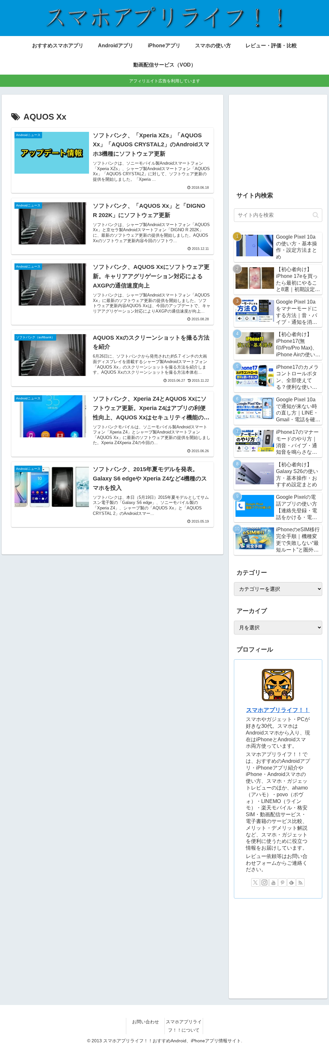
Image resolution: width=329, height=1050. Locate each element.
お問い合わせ (145, 1021)
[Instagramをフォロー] (264, 882)
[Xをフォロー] (255, 882)
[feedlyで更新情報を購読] (291, 882)
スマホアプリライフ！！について (184, 1025)
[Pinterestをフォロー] (282, 882)
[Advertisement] (278, 140)
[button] (315, 215)
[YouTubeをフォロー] (273, 882)
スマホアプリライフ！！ (278, 710)
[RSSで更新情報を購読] (300, 882)
